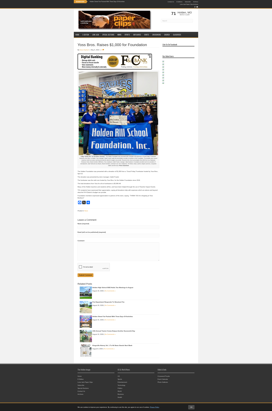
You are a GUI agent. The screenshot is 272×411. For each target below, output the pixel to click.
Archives (195, 2)
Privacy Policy (154, 407)
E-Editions (179, 2)
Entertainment (122, 382)
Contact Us (171, 2)
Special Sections (108, 34)
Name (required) (83, 224)
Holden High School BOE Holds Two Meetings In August (112, 287)
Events (146, 34)
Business (121, 394)
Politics (120, 388)
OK (191, 407)
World (120, 391)
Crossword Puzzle (164, 376)
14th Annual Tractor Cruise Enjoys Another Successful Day (113, 331)
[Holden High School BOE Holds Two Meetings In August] (86, 292)
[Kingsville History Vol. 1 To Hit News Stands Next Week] (86, 350)
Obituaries (137, 34)
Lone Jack (95, 34)
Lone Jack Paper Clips (85, 382)
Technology (121, 385)
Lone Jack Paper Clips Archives (189, 4)
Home (77, 34)
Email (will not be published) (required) (92, 232)
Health (120, 397)
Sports (127, 34)
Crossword (156, 34)
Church (167, 34)
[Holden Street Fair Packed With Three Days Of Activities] (86, 321)
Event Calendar (163, 379)
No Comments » (110, 291)
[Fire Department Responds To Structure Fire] (86, 307)
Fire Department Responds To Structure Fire (108, 302)
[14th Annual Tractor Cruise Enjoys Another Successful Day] (86, 336)
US (119, 376)
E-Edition (85, 34)
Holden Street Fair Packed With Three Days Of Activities (107, 1)
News (119, 34)
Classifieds (177, 34)
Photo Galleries (163, 382)
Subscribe (188, 2)
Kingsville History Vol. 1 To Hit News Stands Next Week (112, 345)
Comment (81, 241)
